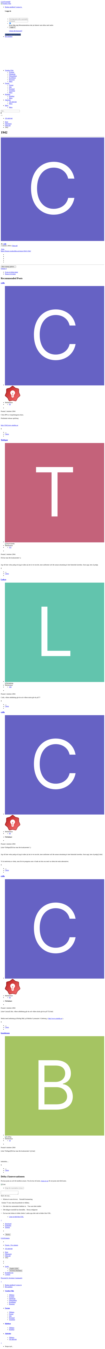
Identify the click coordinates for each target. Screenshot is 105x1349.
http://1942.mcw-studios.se (9, 425)
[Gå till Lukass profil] (54, 681)
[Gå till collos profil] (52, 240)
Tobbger (4, 440)
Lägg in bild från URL (16, 1217)
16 (10, 1140)
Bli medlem (8, 36)
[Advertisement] (52, 53)
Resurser (12, 79)
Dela (2, 249)
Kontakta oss (9, 1273)
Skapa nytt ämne (10, 274)
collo (4, 244)
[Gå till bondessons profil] (54, 1135)
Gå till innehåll (5, 2)
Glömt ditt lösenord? (15, 31)
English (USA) (14, 1268)
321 (10, 547)
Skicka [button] (8, 1234)
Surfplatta (8, 1225)
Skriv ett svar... (5, 1196)
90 (10, 404)
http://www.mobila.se (55, 1018)
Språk (7, 1266)
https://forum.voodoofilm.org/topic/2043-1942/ (16, 251)
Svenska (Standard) (16, 1270)
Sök (10, 87)
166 (10, 687)
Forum (7, 83)
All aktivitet (13, 102)
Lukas (3, 579)
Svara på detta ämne (11, 272)
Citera (7, 434)
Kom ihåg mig (13, 25)
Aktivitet (8, 100)
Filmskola (12, 74)
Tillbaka (11, 1295)
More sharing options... (8, 266)
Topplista (12, 91)
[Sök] (1, 115)
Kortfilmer (12, 78)
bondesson (5, 1033)
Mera (10, 81)
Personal (12, 89)
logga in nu (44, 1181)
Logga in (12, 27)
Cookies (7, 1274)
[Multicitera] (6, 572)
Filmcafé (15, 246)
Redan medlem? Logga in (13, 7)
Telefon (7, 1227)
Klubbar (7, 94)
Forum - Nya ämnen (11, 1245)
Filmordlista (13, 76)
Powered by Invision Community (11, 1278)
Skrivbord (8, 1224)
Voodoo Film (9, 70)
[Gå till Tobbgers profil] (54, 542)
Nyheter (11, 72)
